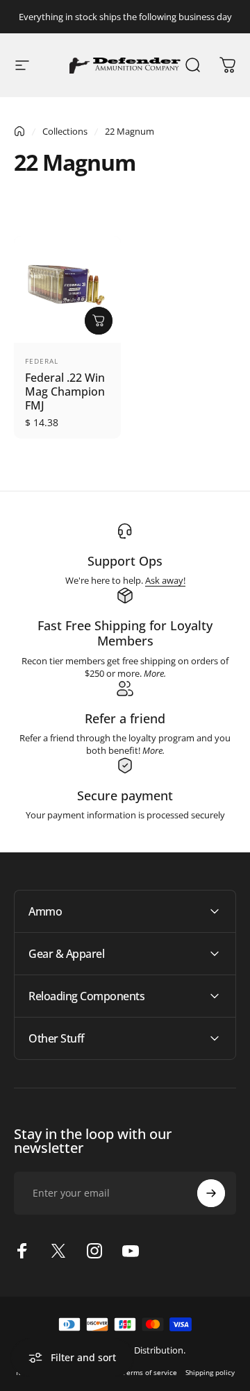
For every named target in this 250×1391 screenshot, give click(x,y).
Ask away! (165, 580)
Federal (41, 361)
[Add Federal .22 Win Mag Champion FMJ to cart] (98, 321)
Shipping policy (210, 1372)
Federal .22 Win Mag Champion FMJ (65, 391)
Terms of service (149, 1372)
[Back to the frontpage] (19, 131)
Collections (65, 131)
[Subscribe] (211, 1193)
